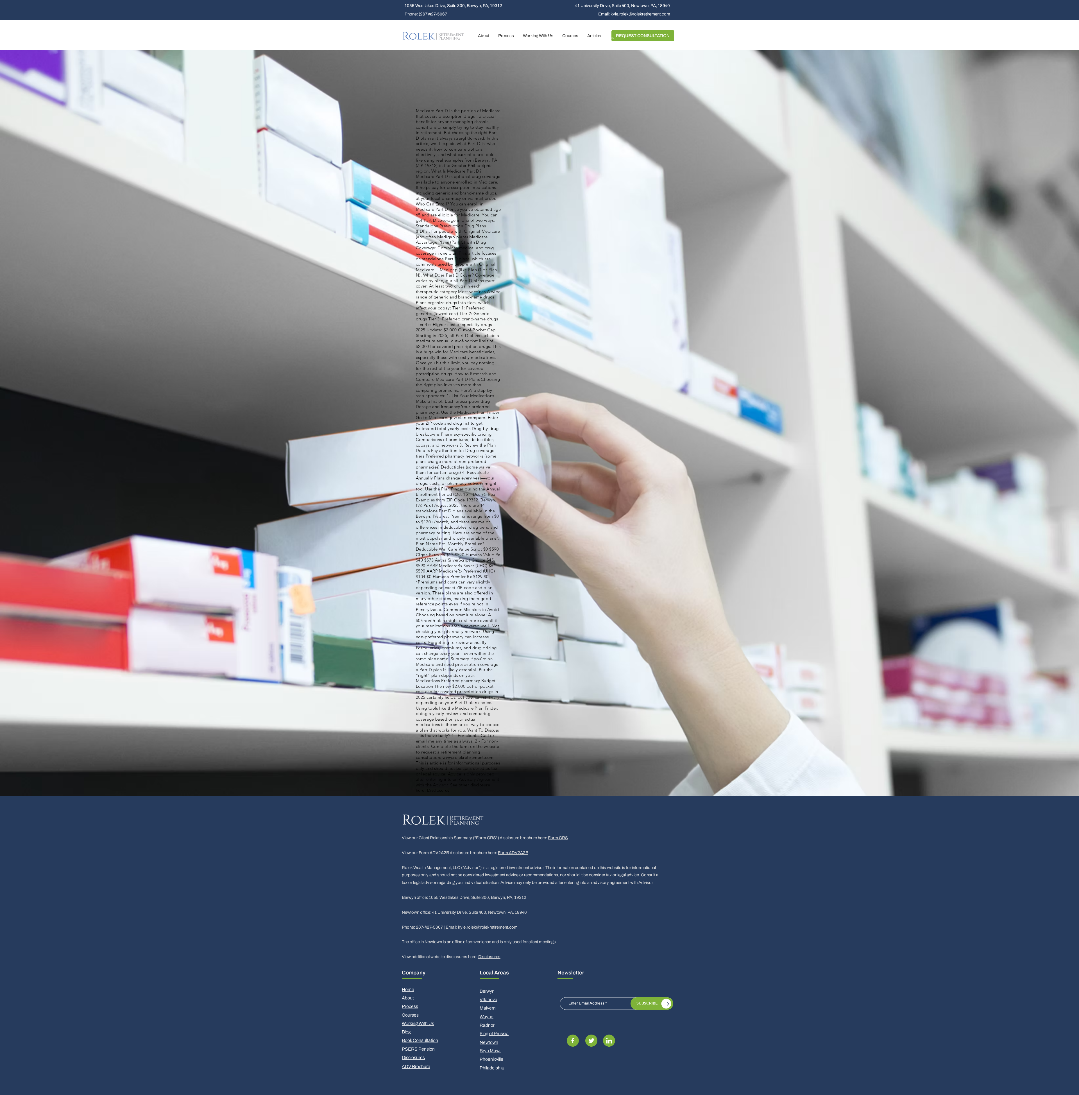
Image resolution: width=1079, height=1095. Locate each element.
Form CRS (558, 838)
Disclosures (489, 956)
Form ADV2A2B (513, 852)
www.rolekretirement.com (468, 757)
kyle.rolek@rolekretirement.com (488, 927)
